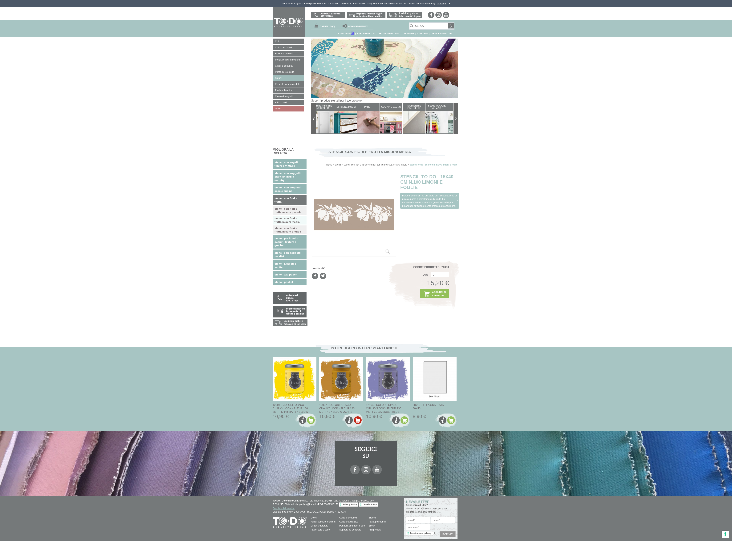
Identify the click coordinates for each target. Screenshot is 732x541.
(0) (327, 26)
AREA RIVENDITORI (442, 33)
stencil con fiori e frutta (355, 164)
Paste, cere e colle (320, 529)
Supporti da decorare (350, 529)
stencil (338, 164)
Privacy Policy (350, 504)
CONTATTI (422, 33)
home (329, 164)
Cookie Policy (370, 504)
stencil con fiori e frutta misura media (388, 164)
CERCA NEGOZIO (366, 33)
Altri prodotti (375, 529)
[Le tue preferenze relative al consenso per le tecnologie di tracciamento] (725, 534)
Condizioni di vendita (284, 508)
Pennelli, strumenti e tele (352, 525)
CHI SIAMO (408, 33)
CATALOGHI (344, 33)
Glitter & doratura (319, 525)
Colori (314, 517)
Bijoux (372, 525)
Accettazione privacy (420, 533)
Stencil (372, 517)
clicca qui (441, 3)
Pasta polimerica (377, 521)
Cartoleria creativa (348, 521)
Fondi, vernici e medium (323, 521)
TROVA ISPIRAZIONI (389, 33)
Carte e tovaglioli (348, 517)
